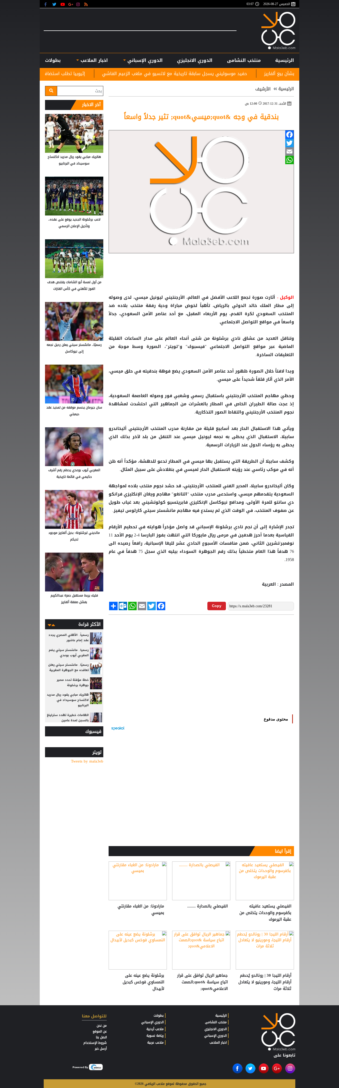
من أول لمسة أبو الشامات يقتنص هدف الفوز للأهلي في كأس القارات (74, 285)
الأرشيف (263, 89)
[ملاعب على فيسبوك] (47, 4)
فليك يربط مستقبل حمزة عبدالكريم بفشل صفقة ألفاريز (74, 599)
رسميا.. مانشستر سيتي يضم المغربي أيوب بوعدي (69, 653)
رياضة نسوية (155, 1035)
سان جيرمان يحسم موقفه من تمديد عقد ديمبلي (74, 411)
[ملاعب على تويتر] (55, 4)
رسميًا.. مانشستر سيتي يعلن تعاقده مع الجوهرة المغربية (68, 667)
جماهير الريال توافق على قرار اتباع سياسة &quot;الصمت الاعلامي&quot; (202, 982)
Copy (216, 606)
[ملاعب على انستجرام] (78, 4)
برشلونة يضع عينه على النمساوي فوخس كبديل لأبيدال (143, 982)
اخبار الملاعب (218, 1042)
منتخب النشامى (244, 60)
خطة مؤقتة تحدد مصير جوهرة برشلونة (73, 682)
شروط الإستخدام (95, 1042)
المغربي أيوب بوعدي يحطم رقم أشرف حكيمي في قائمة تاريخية (74, 473)
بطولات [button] (53, 60)
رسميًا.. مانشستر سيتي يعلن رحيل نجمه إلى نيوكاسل (74, 348)
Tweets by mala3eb (87, 761)
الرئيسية (284, 60)
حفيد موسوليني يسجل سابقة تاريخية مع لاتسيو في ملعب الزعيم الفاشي (209, 73)
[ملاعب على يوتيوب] (63, 4)
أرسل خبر (101, 1048)
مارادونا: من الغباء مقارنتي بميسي (141, 909)
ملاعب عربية (155, 1042)
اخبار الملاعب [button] (93, 60)
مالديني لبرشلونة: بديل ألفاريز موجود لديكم (74, 536)
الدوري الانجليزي (194, 60)
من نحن (102, 1025)
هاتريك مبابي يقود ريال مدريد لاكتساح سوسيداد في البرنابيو (74, 160)
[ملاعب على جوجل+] (71, 4)
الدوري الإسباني (144, 60)
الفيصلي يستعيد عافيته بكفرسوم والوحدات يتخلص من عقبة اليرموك (265, 913)
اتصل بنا (101, 1037)
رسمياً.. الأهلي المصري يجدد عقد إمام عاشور (68, 637)
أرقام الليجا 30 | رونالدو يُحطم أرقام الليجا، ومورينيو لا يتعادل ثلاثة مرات (264, 982)
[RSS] (86, 4)
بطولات (159, 1015)
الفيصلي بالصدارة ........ (207, 906)
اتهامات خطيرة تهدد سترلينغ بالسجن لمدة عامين (68, 718)
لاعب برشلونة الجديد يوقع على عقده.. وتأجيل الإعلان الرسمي (74, 223)
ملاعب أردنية (155, 1029)
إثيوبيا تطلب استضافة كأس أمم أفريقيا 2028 (76, 73)
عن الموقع (100, 1031)
